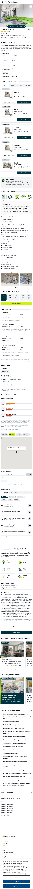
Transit (13, 434)
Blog (3, 850)
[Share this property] (30, 6)
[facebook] (10, 385)
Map (24, 26)
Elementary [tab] (21, 496)
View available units (9, 102)
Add (30, 474)
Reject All (16, 881)
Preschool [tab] (12, 496)
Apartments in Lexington (7, 806)
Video (18, 26)
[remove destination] (31, 478)
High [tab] (10, 499)
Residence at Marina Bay (8, 697)
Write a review (16, 632)
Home (2, 821)
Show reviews (16, 626)
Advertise (4, 848)
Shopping (27, 434)
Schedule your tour (16, 303)
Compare (29, 29)
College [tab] (16, 499)
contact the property (24, 360)
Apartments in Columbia (7, 808)
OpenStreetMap (9, 536)
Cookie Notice (21, 874)
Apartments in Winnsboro (7, 812)
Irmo (18, 821)
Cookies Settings (16, 877)
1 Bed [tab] (12, 85)
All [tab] (4, 85)
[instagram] (11, 385)
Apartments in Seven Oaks (7, 804)
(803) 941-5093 (6, 377)
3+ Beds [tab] (28, 85)
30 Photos (12, 26)
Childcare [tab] (4, 496)
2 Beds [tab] (20, 85)
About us (4, 843)
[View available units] (7, 95)
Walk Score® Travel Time (18, 484)
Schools (5, 434)
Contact (4, 845)
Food (20, 434)
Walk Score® (15, 429)
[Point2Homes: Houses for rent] (11, 2)
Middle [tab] (4, 499)
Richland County (11, 821)
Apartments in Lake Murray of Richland (10, 798)
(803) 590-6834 (6, 375)
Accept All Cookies (16, 886)
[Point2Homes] (9, 836)
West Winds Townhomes (12, 661)
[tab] (4, 197)
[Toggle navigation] (2, 2)
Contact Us (24, 102)
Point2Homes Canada (7, 852)
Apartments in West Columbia (8, 810)
